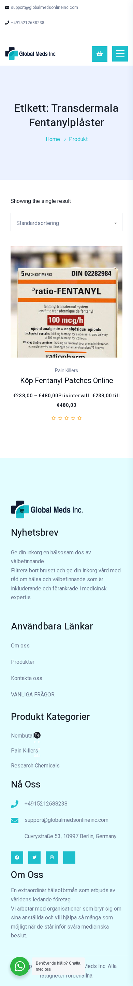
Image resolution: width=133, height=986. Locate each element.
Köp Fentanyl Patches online (66, 381)
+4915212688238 (27, 22)
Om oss (20, 645)
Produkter (22, 662)
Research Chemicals (35, 765)
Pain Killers (24, 750)
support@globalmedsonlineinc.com (44, 7)
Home (53, 139)
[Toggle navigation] (120, 54)
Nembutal (26, 736)
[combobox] (66, 222)
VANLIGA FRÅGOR (33, 694)
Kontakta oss (26, 678)
